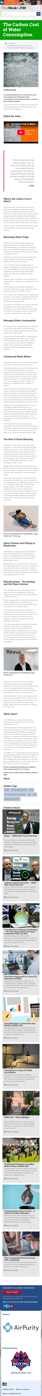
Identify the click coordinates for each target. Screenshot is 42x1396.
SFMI (31, 257)
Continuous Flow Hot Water (15, 794)
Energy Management (19, 790)
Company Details (8, 1389)
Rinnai (11, 675)
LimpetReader (30, 478)
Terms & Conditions (22, 1389)
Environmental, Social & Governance (19, 46)
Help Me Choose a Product (24, 698)
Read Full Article (11, 850)
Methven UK (8, 556)
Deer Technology (14, 536)
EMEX (7, 790)
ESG (34, 794)
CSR (29, 794)
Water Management (12, 799)
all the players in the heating (13, 607)
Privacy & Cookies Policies (11, 1393)
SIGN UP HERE (12, 1292)
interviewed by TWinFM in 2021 (19, 291)
